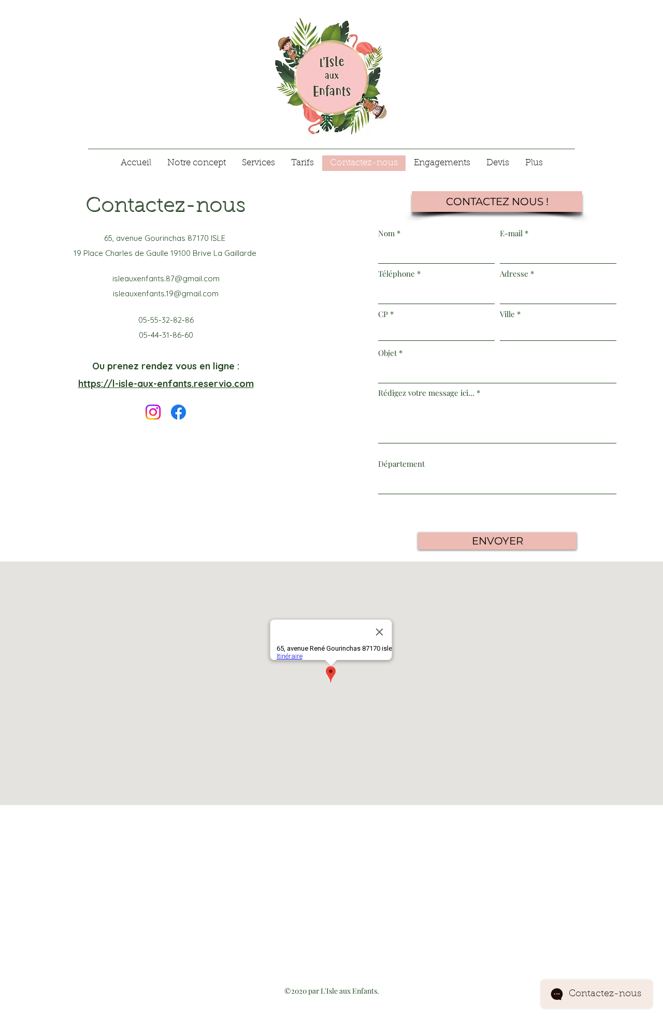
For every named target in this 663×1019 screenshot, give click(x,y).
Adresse (514, 274)
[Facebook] (178, 412)
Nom (386, 233)
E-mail (511, 233)
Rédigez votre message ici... (426, 393)
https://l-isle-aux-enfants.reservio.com (166, 384)
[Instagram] (153, 412)
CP (383, 314)
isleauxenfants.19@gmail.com (166, 293)
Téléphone (396, 274)
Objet (387, 353)
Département (401, 464)
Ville (507, 314)
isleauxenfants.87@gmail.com (166, 278)
